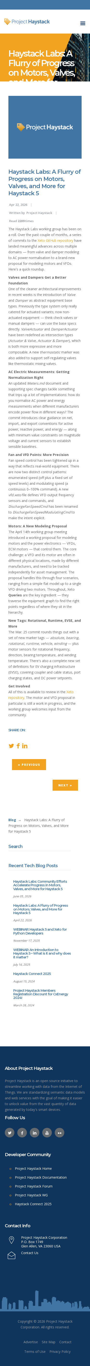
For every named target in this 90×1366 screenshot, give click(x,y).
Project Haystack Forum (34, 1186)
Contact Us (29, 1253)
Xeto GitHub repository (55, 240)
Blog (12, 820)
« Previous (29, 765)
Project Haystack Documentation (41, 1177)
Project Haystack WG (31, 1195)
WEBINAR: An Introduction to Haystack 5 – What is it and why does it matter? (42, 953)
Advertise (31, 1342)
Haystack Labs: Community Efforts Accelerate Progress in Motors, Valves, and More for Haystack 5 (40, 885)
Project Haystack (39, 213)
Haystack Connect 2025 (32, 974)
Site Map (48, 1342)
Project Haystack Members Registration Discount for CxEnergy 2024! (40, 994)
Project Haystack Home (33, 1168)
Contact (65, 1342)
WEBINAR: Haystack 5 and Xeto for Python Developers (40, 931)
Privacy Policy (60, 1351)
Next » (65, 785)
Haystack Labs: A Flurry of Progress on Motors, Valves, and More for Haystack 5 (40, 909)
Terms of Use (35, 1351)
